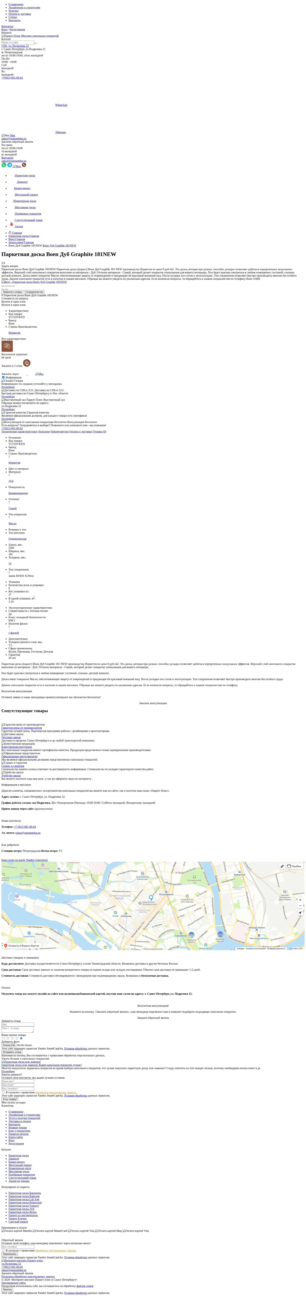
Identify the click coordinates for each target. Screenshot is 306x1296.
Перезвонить (9, 1254)
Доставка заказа (11, 737)
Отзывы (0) (99, 431)
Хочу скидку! (10, 1099)
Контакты (14, 20)
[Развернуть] (9, 286)
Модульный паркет (20, 1165)
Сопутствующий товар (22, 1177)
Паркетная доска (18, 1155)
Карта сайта (15, 1137)
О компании (15, 4)
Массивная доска (18, 1171)
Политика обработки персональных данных (28, 1276)
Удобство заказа (11, 775)
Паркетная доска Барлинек (24, 1192)
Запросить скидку (12, 292)
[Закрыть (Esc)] (2, 286)
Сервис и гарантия (12, 765)
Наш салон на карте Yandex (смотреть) (24, 860)
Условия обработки (75, 1048)
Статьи (12, 17)
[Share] (6, 286)
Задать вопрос (9, 266)
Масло (12, 523)
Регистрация (17, 29)
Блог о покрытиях (19, 1130)
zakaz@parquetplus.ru (13, 138)
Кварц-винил (16, 1161)
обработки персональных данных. (56, 1092)
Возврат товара (17, 1127)
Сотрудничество (34, 292)
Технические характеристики (19, 431)
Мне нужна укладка (13, 1102)
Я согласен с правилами (41, 1092)
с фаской (13, 632)
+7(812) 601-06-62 (12, 77)
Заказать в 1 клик (12, 365)
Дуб (10, 481)
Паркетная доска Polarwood (25, 1202)
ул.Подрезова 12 (11, 1263)
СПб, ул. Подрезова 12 (15, 45)
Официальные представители (19, 756)
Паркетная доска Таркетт (23, 1205)
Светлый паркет (18, 1221)
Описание (44, 431)
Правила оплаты (18, 1133)
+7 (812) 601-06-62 (25, 826)
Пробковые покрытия (21, 1174)
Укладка (13, 10)
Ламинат (13, 1158)
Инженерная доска (19, 1168)
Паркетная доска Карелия (23, 1196)
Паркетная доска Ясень (22, 1212)
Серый (12, 508)
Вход (4, 29)
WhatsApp (61, 104)
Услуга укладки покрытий (24, 1118)
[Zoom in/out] (13, 286)
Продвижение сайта (13, 1282)
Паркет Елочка (17, 1218)
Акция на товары (18, 1180)
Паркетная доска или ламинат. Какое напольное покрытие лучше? (41, 1064)
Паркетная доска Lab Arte (23, 1199)
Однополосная (17, 538)
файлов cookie (85, 1286)
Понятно (7, 1289)
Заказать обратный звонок (17, 141)
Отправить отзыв (12, 1052)
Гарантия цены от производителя (21, 727)
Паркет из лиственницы (23, 1215)
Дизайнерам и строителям (24, 7)
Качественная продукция (16, 746)
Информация (13, 377)
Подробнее (8, 386)
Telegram (60, 132)
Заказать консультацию (153, 703)
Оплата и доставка (19, 13)
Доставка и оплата (19, 1121)
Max (12, 135)
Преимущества (60, 431)
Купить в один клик (13, 301)
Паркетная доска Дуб (21, 1208)
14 (9, 563)
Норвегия (14, 332)
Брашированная (18, 493)
